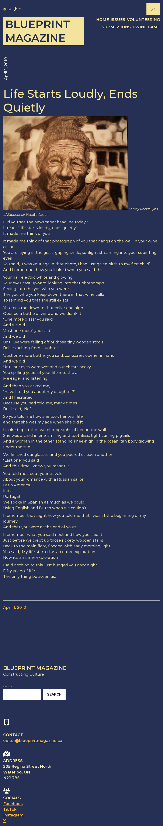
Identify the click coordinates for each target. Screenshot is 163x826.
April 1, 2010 (14, 607)
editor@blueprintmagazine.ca (32, 740)
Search (7, 686)
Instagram (13, 815)
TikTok (10, 809)
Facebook (13, 803)
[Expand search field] (153, 9)
